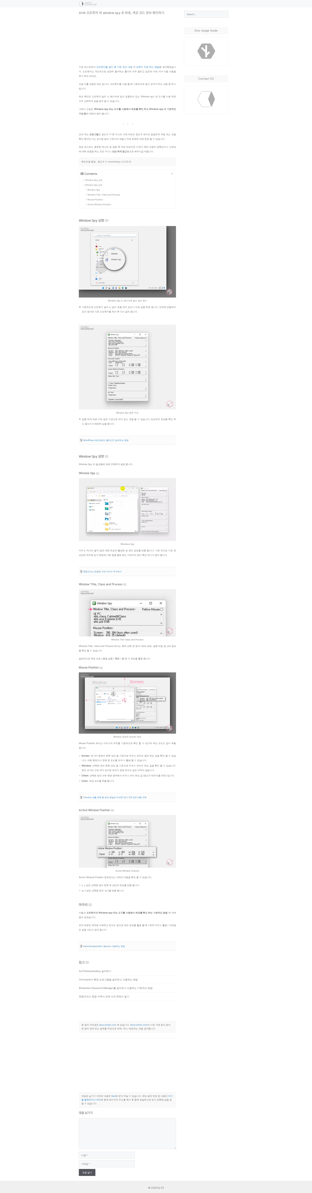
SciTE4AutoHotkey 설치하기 (95, 971)
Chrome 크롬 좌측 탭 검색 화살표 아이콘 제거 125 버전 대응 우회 (115, 797)
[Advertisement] (127, 37)
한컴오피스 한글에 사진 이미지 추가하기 (102, 571)
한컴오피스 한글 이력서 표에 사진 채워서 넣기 (104, 996)
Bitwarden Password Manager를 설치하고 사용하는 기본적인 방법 (116, 988)
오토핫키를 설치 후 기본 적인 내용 (114, 66)
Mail (113, 1096)
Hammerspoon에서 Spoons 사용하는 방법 (104, 946)
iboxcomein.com (107, 1025)
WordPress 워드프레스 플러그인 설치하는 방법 (106, 440)
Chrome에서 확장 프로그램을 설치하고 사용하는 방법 (108, 979)
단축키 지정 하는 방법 (147, 66)
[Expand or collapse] (172, 174)
